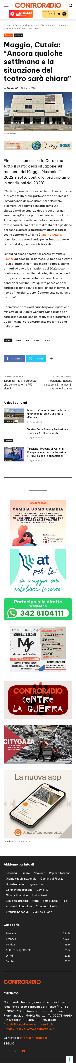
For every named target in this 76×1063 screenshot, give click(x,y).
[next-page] (12, 467)
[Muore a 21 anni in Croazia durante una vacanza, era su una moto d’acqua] (14, 416)
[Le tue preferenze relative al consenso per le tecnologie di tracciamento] (69, 1059)
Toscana (8, 35)
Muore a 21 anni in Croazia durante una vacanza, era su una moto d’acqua (48, 414)
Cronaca (8, 421)
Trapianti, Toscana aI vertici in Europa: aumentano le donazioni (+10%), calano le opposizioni (46, 452)
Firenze (9, 259)
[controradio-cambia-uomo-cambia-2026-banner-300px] (38, 594)
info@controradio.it (33, 1037)
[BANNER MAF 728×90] (38, 148)
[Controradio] (37, 5)
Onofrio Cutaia (51, 234)
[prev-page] (6, 467)
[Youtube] (23, 1051)
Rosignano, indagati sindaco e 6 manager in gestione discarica (58, 384)
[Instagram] (15, 1051)
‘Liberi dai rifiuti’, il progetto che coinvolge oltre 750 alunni (20, 384)
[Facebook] (7, 1051)
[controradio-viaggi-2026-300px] (38, 545)
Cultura (18, 35)
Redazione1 (12, 87)
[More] (51, 358)
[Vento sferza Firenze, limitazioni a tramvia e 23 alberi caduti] (14, 435)
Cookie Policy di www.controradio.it (28, 1024)
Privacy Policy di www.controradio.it (29, 1029)
